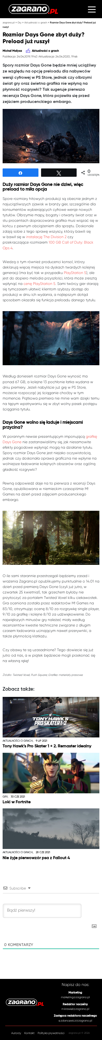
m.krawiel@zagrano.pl (75, 1009)
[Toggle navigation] (92, 9)
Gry (19, 22)
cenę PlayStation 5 (39, 284)
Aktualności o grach (35, 22)
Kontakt (29, 1033)
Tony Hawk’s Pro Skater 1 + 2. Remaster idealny (47, 746)
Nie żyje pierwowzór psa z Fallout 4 (36, 858)
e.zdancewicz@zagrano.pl (75, 1020)
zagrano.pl (9, 22)
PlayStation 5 (75, 273)
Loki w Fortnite (17, 802)
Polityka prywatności (51, 1033)
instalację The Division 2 (46, 237)
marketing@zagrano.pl (75, 997)
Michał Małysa (12, 51)
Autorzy (16, 1033)
